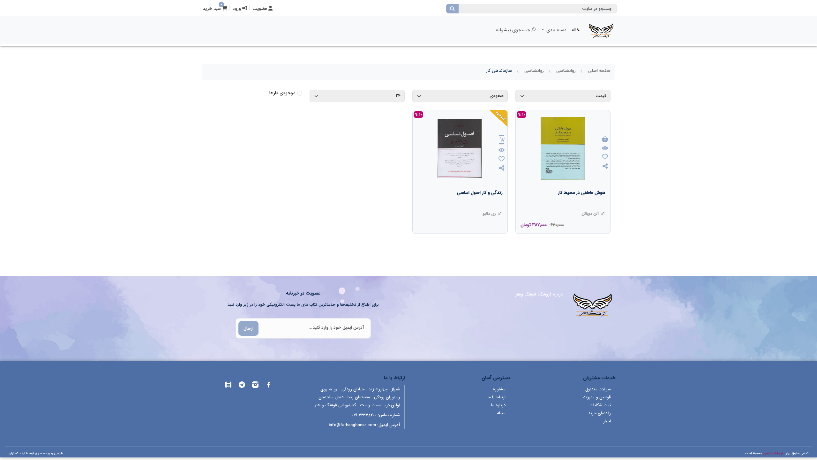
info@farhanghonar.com (352, 425)
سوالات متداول (598, 389)
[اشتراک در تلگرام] (241, 385)
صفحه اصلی (599, 70)
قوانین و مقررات (597, 397)
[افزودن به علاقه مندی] (605, 157)
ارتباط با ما (497, 397)
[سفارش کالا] (501, 140)
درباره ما (498, 405)
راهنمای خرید (599, 413)
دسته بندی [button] (555, 30)
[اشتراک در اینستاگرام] (255, 385)
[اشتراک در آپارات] (228, 385)
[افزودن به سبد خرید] (605, 139)
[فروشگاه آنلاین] (601, 30)
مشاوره (499, 389)
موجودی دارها (282, 93)
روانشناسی (566, 70)
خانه (576, 30)
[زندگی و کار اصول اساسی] (480, 205)
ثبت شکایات (600, 405)
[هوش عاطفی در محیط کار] (581, 205)
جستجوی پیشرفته (513, 30)
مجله (501, 413)
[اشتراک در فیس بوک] (268, 385)
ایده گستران (17, 453)
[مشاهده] (605, 148)
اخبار (607, 421)
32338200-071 (364, 415)
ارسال (248, 328)
